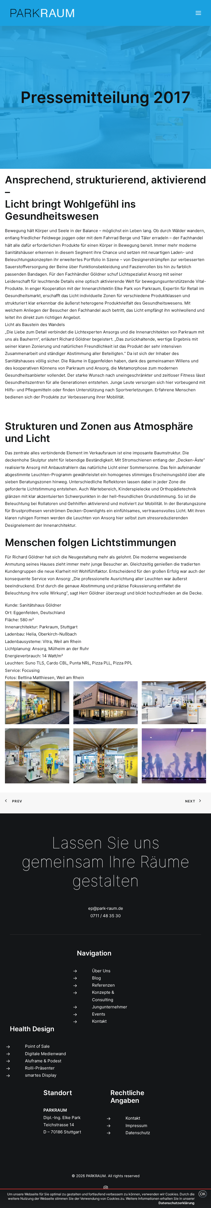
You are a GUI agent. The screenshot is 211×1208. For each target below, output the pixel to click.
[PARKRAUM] (42, 12)
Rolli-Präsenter (40, 1068)
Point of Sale (37, 1046)
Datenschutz (138, 1132)
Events (98, 1014)
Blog (96, 978)
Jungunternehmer (109, 1006)
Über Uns (101, 970)
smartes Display (40, 1075)
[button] (198, 13)
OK (203, 1194)
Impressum (136, 1125)
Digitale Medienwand (45, 1053)
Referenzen (103, 985)
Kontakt (99, 1021)
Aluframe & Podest (43, 1060)
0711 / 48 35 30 (105, 915)
